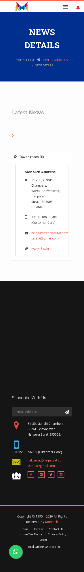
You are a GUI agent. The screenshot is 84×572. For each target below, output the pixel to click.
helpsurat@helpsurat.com (49, 233)
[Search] (67, 412)
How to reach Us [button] (31, 157)
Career (38, 529)
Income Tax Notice (30, 534)
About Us (61, 60)
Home (46, 60)
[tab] (42, 156)
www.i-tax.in (40, 248)
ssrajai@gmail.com (45, 238)
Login (43, 540)
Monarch (51, 522)
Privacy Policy (57, 534)
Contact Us (56, 529)
